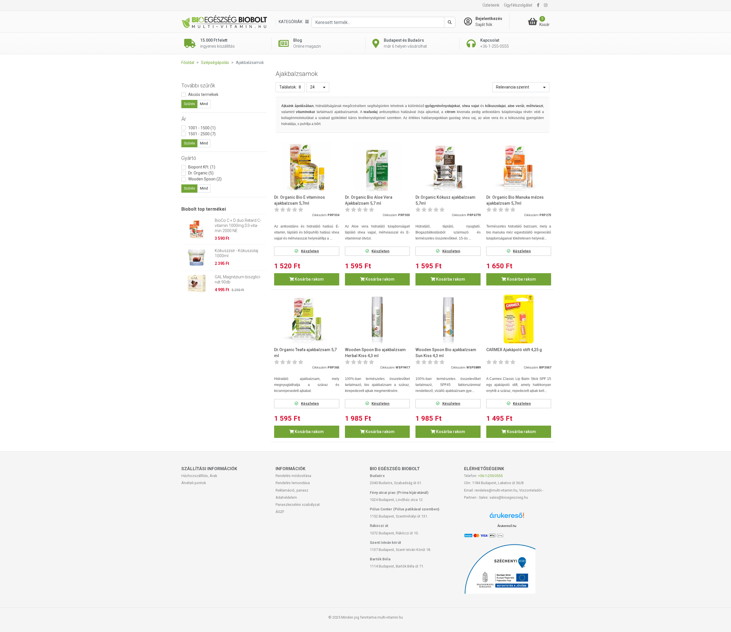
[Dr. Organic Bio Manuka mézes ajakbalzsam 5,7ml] (518, 166)
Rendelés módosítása (293, 476)
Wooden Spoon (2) (205, 179)
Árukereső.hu (506, 526)
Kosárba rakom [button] (309, 279)
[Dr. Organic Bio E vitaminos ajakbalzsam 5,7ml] (306, 166)
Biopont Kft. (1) (201, 167)
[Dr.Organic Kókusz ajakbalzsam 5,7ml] (448, 166)
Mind (204, 104)
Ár (183, 119)
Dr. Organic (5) (201, 173)
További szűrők (198, 85)
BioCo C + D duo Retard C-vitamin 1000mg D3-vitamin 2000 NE (238, 225)
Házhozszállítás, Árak (199, 476)
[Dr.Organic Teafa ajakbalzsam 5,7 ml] (306, 319)
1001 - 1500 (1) (202, 128)
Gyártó (188, 158)
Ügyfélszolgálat (518, 5)
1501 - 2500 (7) (202, 134)
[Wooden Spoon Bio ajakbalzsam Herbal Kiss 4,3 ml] (377, 319)
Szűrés (189, 104)
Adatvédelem (286, 497)
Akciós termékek (203, 94)
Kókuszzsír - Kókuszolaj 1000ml (236, 253)
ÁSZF (280, 512)
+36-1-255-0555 (490, 476)
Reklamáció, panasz (292, 490)
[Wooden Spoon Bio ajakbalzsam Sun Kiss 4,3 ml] (448, 319)
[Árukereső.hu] (507, 517)
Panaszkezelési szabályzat (298, 504)
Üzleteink (491, 5)
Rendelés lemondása (293, 483)
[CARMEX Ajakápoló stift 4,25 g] (518, 319)
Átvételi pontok (193, 483)
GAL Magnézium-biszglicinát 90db (238, 279)
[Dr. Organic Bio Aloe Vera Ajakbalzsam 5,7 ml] (377, 166)
